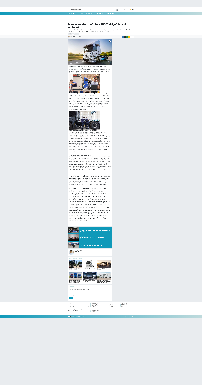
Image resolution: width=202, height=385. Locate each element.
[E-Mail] (76, 254)
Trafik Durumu (94, 306)
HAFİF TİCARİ (90, 13)
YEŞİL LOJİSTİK (110, 306)
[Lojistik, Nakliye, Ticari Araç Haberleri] (75, 9)
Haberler (70, 21)
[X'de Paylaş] (125, 37)
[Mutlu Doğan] (71, 252)
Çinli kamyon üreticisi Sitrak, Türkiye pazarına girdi (74, 269)
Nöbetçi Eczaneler (95, 303)
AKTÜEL (107, 13)
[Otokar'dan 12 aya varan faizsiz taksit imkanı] (104, 263)
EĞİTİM (122, 306)
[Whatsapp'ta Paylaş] (127, 37)
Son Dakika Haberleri (95, 310)
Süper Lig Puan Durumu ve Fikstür (98, 307)
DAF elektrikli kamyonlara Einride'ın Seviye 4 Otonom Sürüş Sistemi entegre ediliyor (104, 281)
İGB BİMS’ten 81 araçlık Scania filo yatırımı (89, 281)
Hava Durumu (94, 304)
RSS (70, 316)
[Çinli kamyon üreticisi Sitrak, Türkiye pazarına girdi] (75, 263)
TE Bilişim (132, 316)
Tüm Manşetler (94, 309)
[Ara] (132, 13)
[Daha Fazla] (129, 37)
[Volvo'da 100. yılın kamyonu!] (90, 263)
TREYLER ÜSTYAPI (83, 13)
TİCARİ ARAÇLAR (124, 303)
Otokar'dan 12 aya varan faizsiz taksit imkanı (103, 269)
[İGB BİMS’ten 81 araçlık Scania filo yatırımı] (90, 275)
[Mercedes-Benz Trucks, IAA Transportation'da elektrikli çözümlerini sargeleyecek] (75, 275)
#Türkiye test (76, 33)
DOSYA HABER (124, 304)
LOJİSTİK (70, 13)
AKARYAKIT (112, 13)
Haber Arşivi (94, 311)
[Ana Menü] (133, 13)
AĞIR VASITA (75, 13)
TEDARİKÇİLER (102, 13)
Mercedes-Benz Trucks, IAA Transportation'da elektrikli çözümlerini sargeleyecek (74, 281)
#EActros (70, 33)
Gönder (71, 298)
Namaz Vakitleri (95, 305)
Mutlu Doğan (78, 251)
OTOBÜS (96, 13)
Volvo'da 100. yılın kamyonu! (89, 268)
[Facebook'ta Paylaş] (123, 37)
